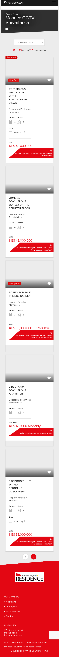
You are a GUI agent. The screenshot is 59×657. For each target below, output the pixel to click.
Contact (10, 616)
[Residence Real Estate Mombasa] (29, 578)
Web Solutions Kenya (37, 650)
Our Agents (12, 607)
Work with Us (13, 611)
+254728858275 (16, 3)
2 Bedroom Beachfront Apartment (17, 390)
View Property (29, 79)
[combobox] (29, 42)
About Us (11, 602)
